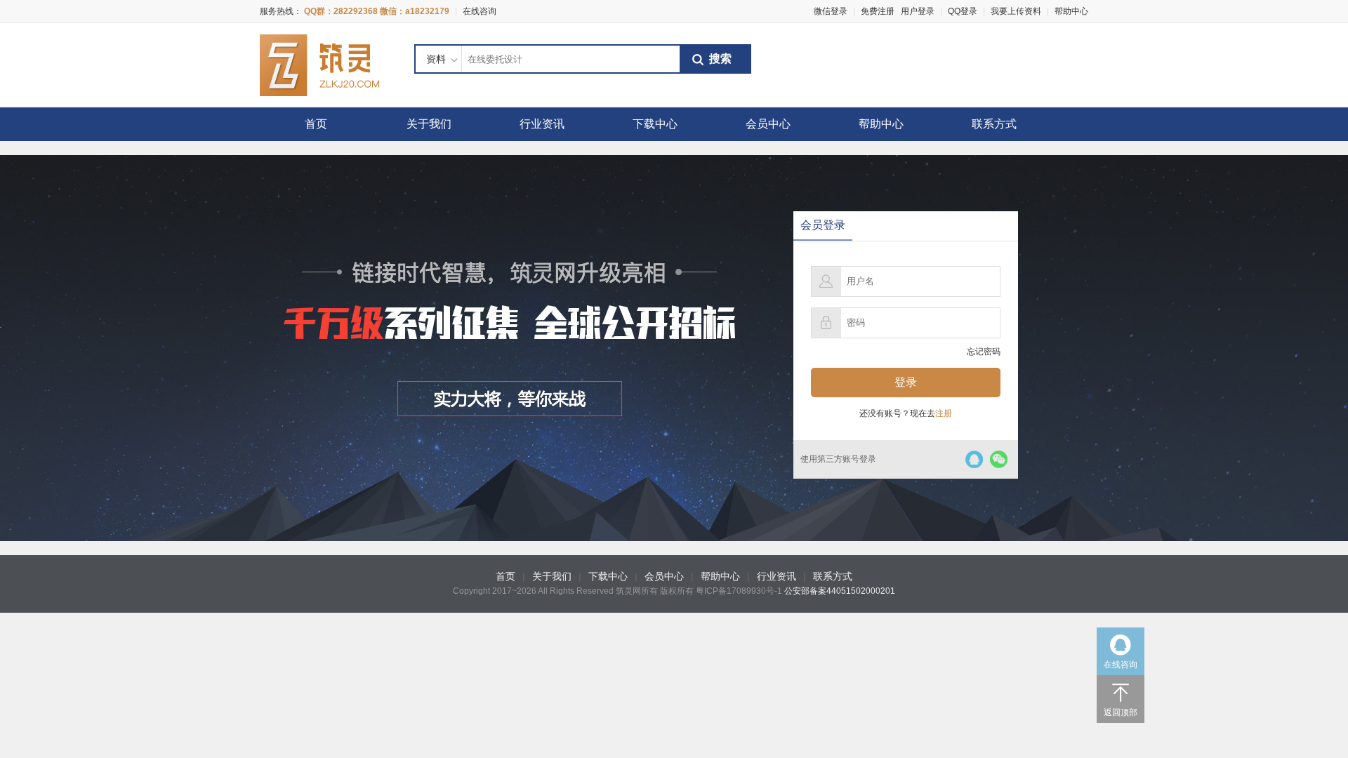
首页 (316, 124)
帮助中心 (1071, 11)
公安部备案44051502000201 (839, 591)
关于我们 (429, 124)
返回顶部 (1120, 712)
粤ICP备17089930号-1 (739, 591)
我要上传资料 (1016, 11)
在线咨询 (479, 11)
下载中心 (655, 124)
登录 (905, 382)
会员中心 (768, 124)
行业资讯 (542, 124)
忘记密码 (983, 352)
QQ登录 (962, 11)
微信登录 (830, 11)
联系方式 (994, 124)
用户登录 (917, 11)
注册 (943, 413)
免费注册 (877, 11)
